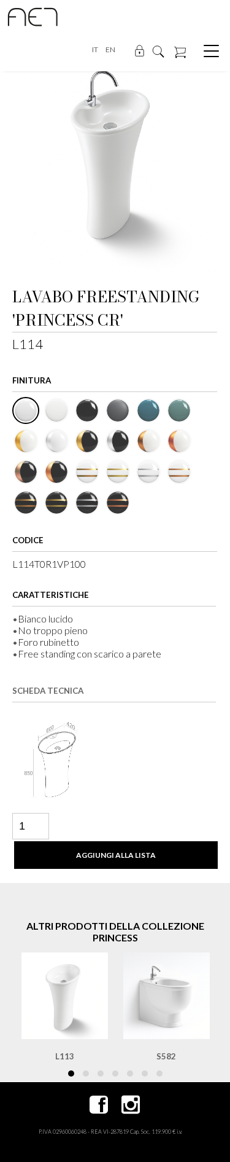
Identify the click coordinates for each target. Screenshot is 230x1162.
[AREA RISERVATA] (139, 50)
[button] (71, 1073)
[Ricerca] (158, 50)
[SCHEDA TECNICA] (58, 759)
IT (95, 49)
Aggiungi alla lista (116, 855)
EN (110, 49)
